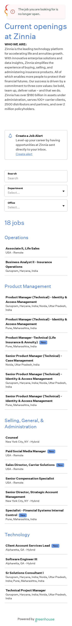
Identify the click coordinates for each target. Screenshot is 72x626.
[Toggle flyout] (63, 191)
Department (15, 188)
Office (11, 203)
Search (12, 173)
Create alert (24, 154)
